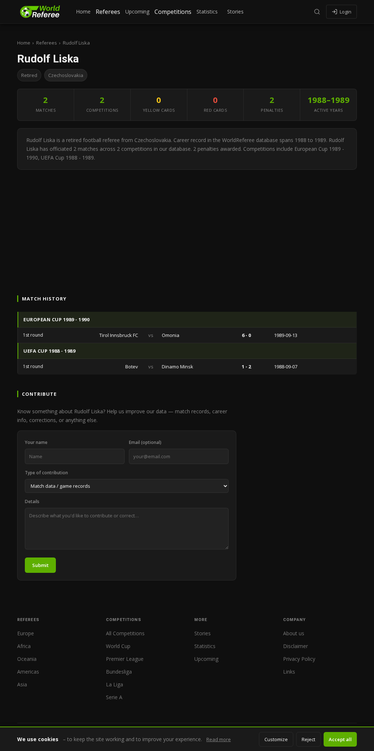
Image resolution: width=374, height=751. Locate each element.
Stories (235, 11)
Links (289, 671)
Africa (24, 646)
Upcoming (137, 11)
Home (83, 11)
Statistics (207, 11)
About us (293, 633)
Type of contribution (46, 473)
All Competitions (125, 633)
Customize (276, 739)
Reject (308, 739)
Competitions (172, 12)
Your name (36, 442)
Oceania (27, 658)
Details (32, 501)
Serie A (114, 697)
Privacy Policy (299, 658)
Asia (22, 684)
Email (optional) (145, 442)
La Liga (114, 684)
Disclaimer (295, 646)
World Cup (118, 646)
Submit (40, 565)
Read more (218, 739)
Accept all (340, 739)
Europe (25, 633)
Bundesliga (119, 671)
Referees (108, 12)
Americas (28, 671)
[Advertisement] (187, 224)
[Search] (317, 11)
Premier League (125, 658)
